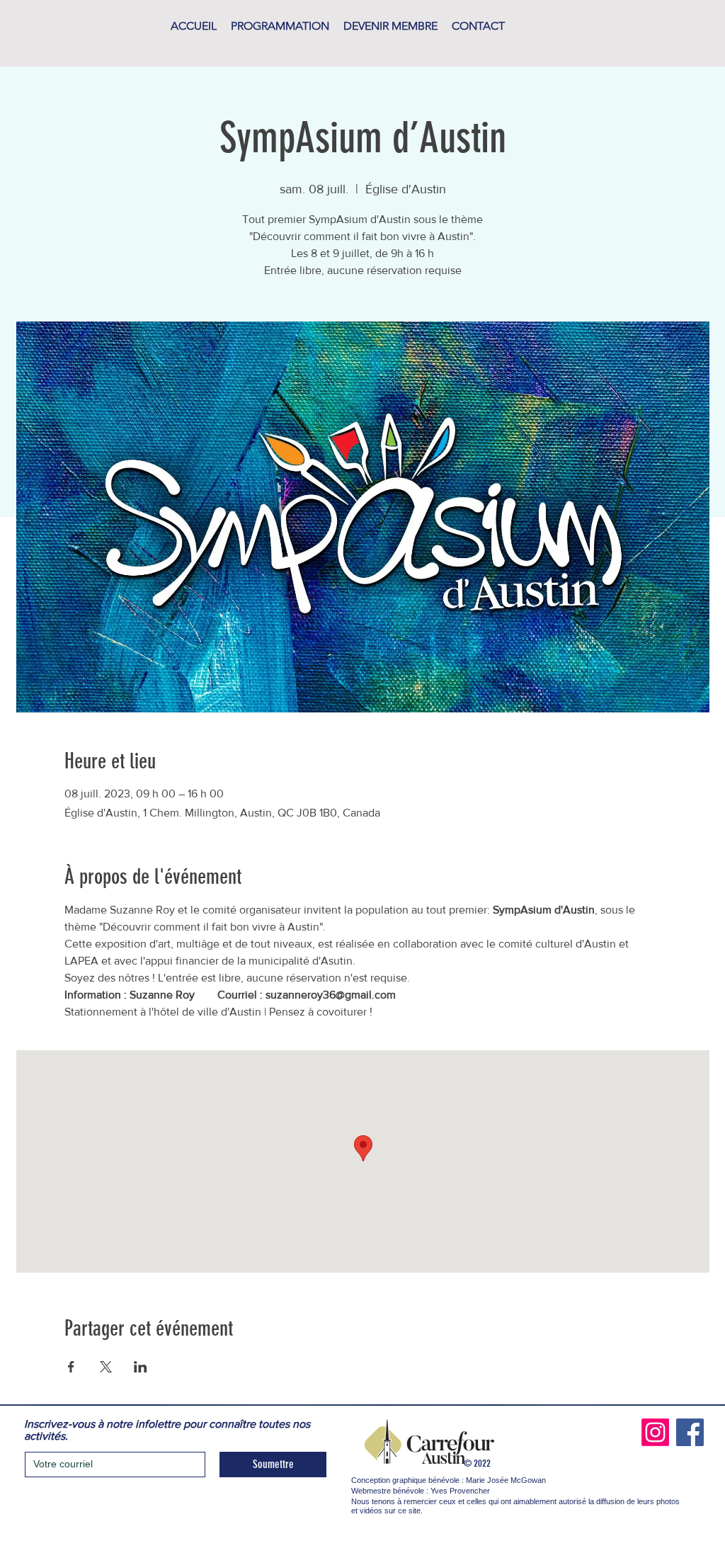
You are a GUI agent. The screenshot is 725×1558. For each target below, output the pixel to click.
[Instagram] (655, 1432)
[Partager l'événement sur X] (106, 1366)
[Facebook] (690, 1432)
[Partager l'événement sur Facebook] (71, 1366)
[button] (280, 26)
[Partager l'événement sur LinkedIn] (140, 1366)
